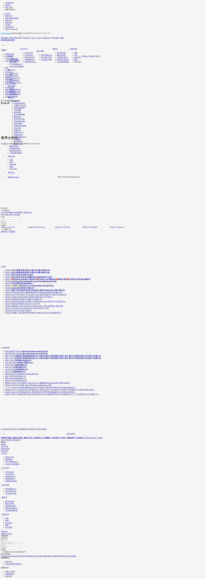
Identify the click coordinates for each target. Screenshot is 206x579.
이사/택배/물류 (19, 114)
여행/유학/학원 (19, 108)
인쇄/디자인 (18, 135)
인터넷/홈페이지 (20, 137)
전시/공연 (13, 169)
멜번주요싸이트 (15, 150)
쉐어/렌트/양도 (46, 57)
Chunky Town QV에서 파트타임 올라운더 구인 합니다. (29, 297)
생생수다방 (9, 54)
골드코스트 (46, 38)
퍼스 (39, 38)
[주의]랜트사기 (15, 89)
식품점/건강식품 (20, 105)
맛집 (10, 38)
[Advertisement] (36, 119)
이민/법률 (17, 110)
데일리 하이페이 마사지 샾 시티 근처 (22, 304)
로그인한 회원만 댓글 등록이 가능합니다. (16, 212)
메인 (7, 68)
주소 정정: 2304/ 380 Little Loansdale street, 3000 (28, 385)
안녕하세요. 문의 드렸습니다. (22, 374)
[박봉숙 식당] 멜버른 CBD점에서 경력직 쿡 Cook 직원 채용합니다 (33, 313)
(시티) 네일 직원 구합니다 (18, 310)
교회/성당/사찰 (19, 121)
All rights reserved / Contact (52, 438)
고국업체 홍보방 (15, 153)
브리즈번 (26, 38)
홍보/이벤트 (13, 146)
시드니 (33, 38)
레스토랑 (55, 38)
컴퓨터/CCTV (19, 132)
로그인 (3, 440)
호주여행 (4, 38)
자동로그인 (7, 229)
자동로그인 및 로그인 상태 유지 (14, 552)
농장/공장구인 (14, 78)
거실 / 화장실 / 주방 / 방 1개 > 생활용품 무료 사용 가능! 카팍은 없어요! (37, 383)
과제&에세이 (14, 80)
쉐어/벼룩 (11, 86)
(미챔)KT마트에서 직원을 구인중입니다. (23, 299)
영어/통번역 (18, 141)
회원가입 (9, 440)
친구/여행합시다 (15, 64)
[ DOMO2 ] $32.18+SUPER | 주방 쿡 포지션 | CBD (27, 308)
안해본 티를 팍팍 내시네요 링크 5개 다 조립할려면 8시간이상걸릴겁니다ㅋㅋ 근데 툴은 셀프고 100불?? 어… (52, 394)
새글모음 (8, 576)
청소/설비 (17, 128)
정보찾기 (17, 440)
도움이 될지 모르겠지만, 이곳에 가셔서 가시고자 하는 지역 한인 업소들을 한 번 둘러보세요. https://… (50, 390)
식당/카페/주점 (19, 103)
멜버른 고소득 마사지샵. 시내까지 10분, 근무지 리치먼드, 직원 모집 (34, 306)
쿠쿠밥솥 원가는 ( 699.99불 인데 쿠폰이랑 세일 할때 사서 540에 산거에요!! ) (40, 392)
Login (3, 225)
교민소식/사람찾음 (16, 66)
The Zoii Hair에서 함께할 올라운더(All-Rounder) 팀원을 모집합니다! (33, 292)
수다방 (3, 50)
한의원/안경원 (19, 119)
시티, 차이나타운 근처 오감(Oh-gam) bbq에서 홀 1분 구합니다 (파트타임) (36, 295)
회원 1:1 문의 (10, 571)
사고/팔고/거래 (46, 59)
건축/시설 (17, 130)
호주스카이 (18, 38)
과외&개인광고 (15, 82)
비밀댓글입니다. (15, 376)
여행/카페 (11, 156)
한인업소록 (61, 53)
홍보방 (55, 49)
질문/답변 (13, 62)
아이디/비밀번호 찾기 (13, 564)
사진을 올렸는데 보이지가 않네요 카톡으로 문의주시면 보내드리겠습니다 (40, 387)
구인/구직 (11, 70)
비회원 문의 (9, 574)
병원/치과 (17, 117)
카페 (62, 38)
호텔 (11, 166)
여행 (11, 160)
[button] (3, 215)
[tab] (103, 453)
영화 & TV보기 (13, 177)
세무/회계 (17, 112)
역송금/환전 (18, 123)
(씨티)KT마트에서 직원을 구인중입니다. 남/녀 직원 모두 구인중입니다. (35, 301)
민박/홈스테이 (14, 148)
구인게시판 (13, 73)
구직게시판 (13, 76)
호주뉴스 (11, 172)
